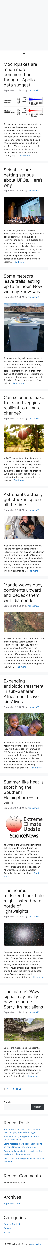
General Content (12, 1224)
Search (7, 1102)
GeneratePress (36, 1244)
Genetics (8, 1228)
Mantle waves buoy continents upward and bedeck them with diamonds (23, 592)
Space (7, 1232)
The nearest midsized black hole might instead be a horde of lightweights (24, 901)
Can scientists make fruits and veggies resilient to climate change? (24, 405)
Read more (25, 155)
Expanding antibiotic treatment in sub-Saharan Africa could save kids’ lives (24, 691)
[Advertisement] (24, 25)
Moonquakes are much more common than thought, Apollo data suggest (20, 74)
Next (20, 1089)
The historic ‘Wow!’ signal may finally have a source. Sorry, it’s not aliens (23, 999)
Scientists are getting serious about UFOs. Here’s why (23, 177)
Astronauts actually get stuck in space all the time (23, 499)
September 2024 (12, 1203)
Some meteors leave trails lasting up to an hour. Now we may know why (23, 283)
